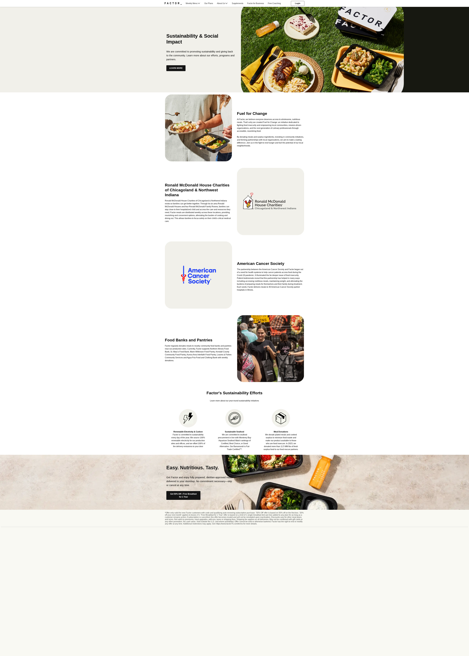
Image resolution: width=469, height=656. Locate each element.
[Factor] (173, 3)
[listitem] (188, 428)
